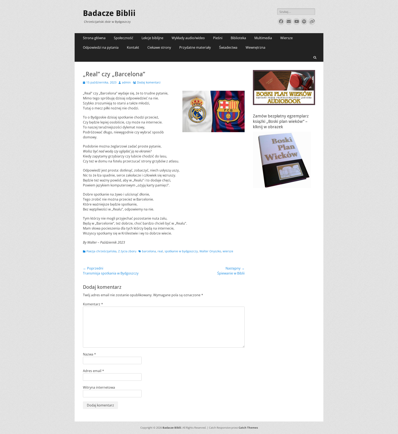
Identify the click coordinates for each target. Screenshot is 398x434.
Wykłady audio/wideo (188, 38)
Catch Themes (248, 427)
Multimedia (263, 38)
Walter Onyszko (210, 251)
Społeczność (123, 38)
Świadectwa (228, 47)
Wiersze (286, 38)
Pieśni (217, 38)
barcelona (149, 251)
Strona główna (94, 38)
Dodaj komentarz (149, 82)
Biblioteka (238, 38)
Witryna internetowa (99, 387)
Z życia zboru (127, 251)
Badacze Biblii (109, 13)
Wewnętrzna (255, 47)
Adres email (93, 371)
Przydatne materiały (195, 47)
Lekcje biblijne (152, 38)
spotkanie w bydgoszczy (181, 251)
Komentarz (93, 304)
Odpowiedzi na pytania (101, 47)
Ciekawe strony (159, 47)
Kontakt (133, 47)
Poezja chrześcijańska (101, 251)
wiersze (228, 251)
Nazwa (89, 354)
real (160, 251)
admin (126, 82)
